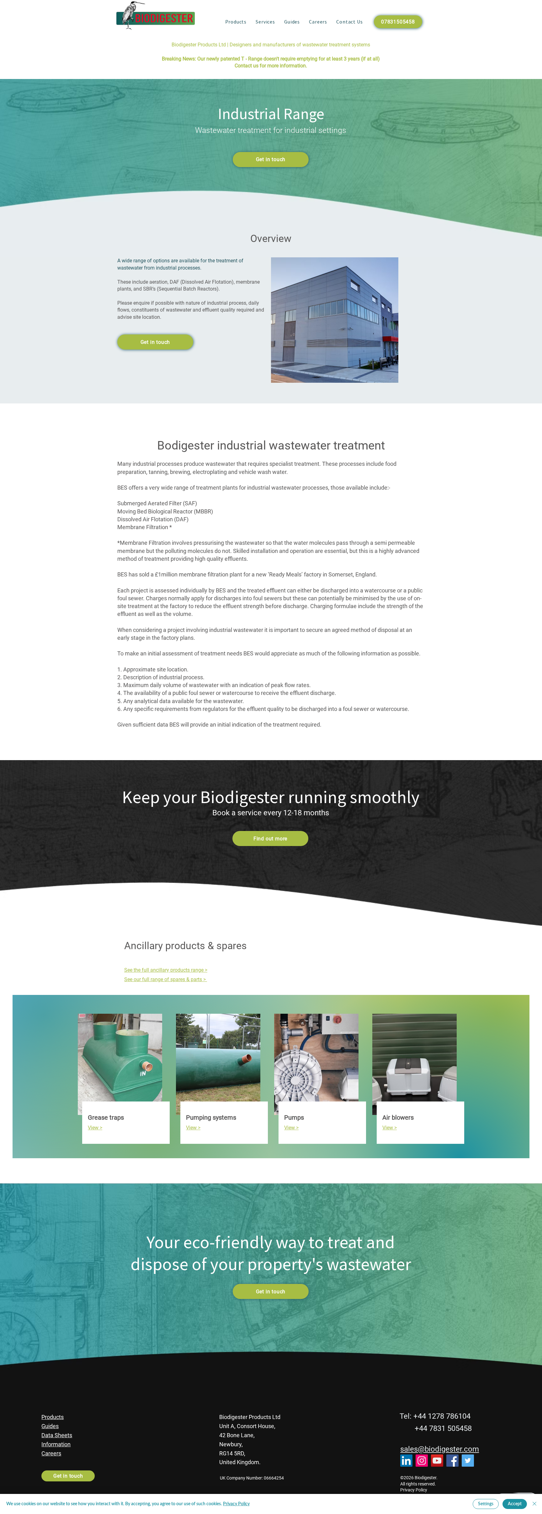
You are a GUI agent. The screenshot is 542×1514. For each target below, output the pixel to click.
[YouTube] (437, 1460)
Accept (515, 1504)
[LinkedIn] (406, 1460)
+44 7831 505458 (443, 1428)
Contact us (246, 66)
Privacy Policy (236, 1504)
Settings (485, 1504)
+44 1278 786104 (441, 1416)
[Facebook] (452, 1460)
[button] (236, 21)
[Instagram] (422, 1460)
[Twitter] (468, 1460)
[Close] (534, 1504)
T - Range (251, 59)
